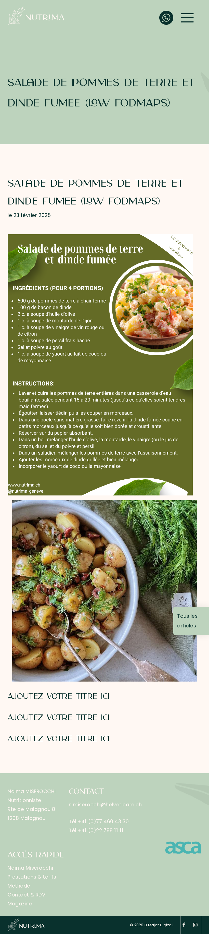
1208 (14, 818)
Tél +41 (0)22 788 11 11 (96, 830)
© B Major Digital (151, 925)
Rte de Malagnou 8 (31, 809)
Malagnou (33, 818)
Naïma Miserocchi (30, 868)
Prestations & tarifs (32, 877)
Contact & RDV (26, 894)
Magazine (20, 903)
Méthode (19, 885)
